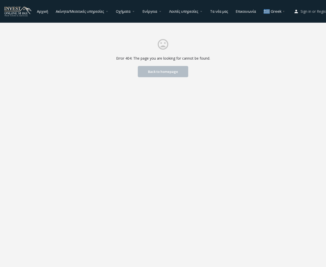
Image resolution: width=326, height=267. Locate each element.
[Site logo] (18, 10)
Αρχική (42, 11)
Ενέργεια (149, 11)
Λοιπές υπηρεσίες (183, 11)
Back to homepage (163, 71)
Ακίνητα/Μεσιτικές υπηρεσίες (80, 11)
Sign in (306, 11)
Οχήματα (123, 11)
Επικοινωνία (246, 11)
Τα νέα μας (219, 11)
